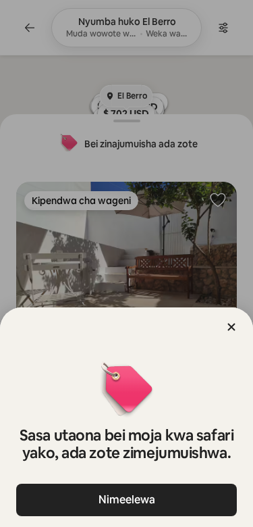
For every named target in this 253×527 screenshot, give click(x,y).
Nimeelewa (127, 500)
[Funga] (231, 327)
